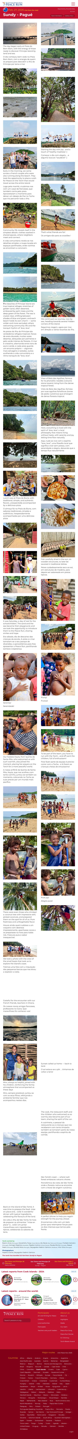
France (30, 1378)
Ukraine (64, 1423)
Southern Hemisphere (63, 1418)
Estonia (23, 1375)
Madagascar (24, 1392)
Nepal (22, 1401)
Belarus (23, 1364)
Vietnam (53, 1426)
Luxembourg (62, 1389)
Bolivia (39, 1364)
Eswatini (31, 1375)
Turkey (40, 1423)
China (22, 1369)
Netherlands (31, 1401)
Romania (59, 1409)
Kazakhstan (24, 1386)
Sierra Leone (41, 1415)
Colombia (30, 1369)
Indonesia (46, 1384)
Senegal (69, 1412)
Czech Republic (25, 1372)
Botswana (68, 1364)
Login (71, 1432)
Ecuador (46, 1372)
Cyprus (65, 1369)
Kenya (33, 1386)
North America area (63, 1401)
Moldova (64, 1395)
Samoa (31, 1412)
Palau (45, 1403)
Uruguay (35, 1426)
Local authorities (44, 1323)
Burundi (38, 1367)
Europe (48, 1375)
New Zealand (43, 1401)
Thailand (58, 1420)
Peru (31, 1406)
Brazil (22, 1367)
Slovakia (61, 1415)
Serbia (22, 1415)
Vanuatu (44, 1426)
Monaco (23, 1398)
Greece (34, 1381)
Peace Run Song (66, 1330)
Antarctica (55, 1358)
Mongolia (31, 1398)
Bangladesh (64, 1361)
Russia (67, 1409)
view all (73, 1271)
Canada (46, 1367)
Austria (46, 1361)
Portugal (46, 1406)
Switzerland (39, 1420)
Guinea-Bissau (65, 1381)
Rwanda (23, 1412)
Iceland (31, 1384)
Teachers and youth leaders (47, 1330)
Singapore (52, 1415)
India (38, 1384)
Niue (51, 1401)
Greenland (43, 1381)
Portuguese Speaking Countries (31, 1409)
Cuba (58, 1369)
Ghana (61, 1378)
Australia (37, 1361)
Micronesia (55, 1395)
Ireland (54, 1384)
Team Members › (56, 16)
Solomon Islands (35, 1418)
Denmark (37, 1372)
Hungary (23, 1384)
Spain (22, 1420)
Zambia (61, 1426)
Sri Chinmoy (64, 1338)
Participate (42, 1327)
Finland (23, 1378)
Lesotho (23, 1389)
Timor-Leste (24, 1423)
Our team (63, 1327)
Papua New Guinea (56, 1403)
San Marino (40, 1412)
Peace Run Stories (66, 1334)
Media (62, 1323)
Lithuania (51, 1389)
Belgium (31, 1364)
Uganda (56, 1423)
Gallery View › (69, 16)
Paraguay (23, 1406)
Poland (38, 1406)
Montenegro (42, 1398)
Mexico (46, 1395)
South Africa (47, 1418)
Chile (64, 1367)
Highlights (64, 1319)
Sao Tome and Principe (55, 1412)
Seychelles (31, 1415)
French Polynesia (41, 1378)
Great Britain (25, 1381)
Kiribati (40, 1386)
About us (63, 1316)
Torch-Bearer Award (67, 1341)
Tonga (33, 1423)
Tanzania (49, 1420)
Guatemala (53, 1381)
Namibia (64, 1398)
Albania (29, 1358)
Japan (67, 1384)
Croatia (51, 1369)
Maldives (51, 1392)
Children (41, 1319)
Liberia (31, 1389)
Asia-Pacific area (26, 1361)
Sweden (30, 1420)
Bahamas (54, 1361)
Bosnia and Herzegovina (53, 1364)
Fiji (66, 1375)
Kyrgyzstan (56, 1386)
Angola (46, 1358)
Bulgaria (30, 1367)
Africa (22, 1358)
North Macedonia (26, 1403)
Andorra (38, 1358)
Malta (58, 1392)
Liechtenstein (41, 1389)
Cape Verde (56, 1367)
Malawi (34, 1392)
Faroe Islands (58, 1375)
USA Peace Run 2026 (64, 1353)
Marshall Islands (26, 1395)
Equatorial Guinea (57, 1372)
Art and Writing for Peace (47, 1316)
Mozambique (54, 1398)
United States (25, 1426)
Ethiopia (40, 1375)
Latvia (65, 1386)
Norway (38, 1403)
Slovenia (23, 1418)
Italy (61, 1384)
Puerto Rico (49, 1409)
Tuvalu (48, 1423)
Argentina (64, 1358)
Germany (53, 1378)
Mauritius (37, 1395)
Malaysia (42, 1392)
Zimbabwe (24, 1429)
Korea (48, 1386)
